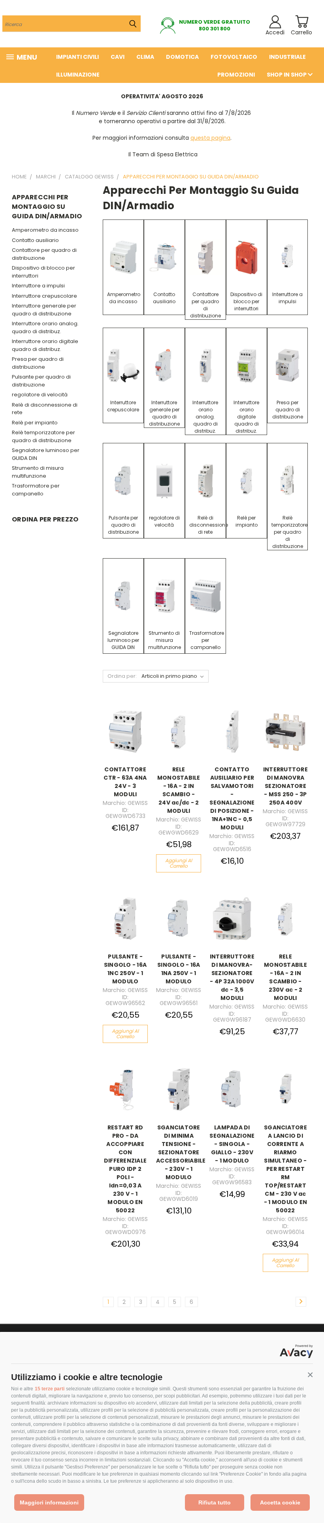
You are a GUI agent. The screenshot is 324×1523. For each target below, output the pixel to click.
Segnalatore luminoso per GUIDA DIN (45, 454)
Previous (312, 1498)
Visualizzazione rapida (128, 722)
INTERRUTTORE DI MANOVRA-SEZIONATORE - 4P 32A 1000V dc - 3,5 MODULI (232, 977)
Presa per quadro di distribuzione (38, 363)
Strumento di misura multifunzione (38, 472)
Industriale (287, 57)
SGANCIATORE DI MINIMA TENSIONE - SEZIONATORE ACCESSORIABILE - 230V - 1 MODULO (181, 1152)
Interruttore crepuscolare (44, 296)
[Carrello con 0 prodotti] (302, 21)
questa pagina (210, 138)
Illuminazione (78, 75)
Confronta (126, 740)
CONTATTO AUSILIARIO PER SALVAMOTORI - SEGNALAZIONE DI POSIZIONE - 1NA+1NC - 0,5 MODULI (231, 798)
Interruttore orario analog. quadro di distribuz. (45, 327)
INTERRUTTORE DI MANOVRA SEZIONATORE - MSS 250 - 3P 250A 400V (285, 786)
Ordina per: (122, 676)
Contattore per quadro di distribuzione (44, 254)
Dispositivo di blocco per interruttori (43, 271)
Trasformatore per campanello (36, 489)
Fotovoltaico (234, 57)
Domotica (182, 57)
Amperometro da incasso (45, 230)
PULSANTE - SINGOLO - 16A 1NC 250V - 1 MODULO (125, 969)
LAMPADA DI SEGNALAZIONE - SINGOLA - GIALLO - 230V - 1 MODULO (231, 1144)
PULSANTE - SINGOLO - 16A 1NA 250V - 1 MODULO (178, 969)
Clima (145, 57)
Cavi (117, 57)
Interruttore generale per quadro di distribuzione (44, 309)
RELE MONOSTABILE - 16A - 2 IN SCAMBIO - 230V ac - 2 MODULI (285, 977)
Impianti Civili (77, 57)
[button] (310, 1375)
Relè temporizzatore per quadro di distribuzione (43, 436)
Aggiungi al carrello (178, 863)
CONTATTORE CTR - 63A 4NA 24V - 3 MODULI (125, 781)
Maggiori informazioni (49, 1502)
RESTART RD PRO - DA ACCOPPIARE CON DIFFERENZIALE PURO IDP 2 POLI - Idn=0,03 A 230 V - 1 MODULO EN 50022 (125, 1168)
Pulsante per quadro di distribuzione (41, 380)
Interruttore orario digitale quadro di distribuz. (45, 345)
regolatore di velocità (40, 394)
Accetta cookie (280, 1502)
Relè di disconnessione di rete (44, 408)
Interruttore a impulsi (38, 285)
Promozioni (236, 75)
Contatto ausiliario (35, 240)
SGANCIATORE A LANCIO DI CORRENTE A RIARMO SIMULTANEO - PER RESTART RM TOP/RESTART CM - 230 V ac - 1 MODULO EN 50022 (285, 1168)
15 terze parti (49, 1389)
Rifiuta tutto (214, 1502)
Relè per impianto (35, 422)
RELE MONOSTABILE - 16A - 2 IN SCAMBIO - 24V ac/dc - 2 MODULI (178, 790)
